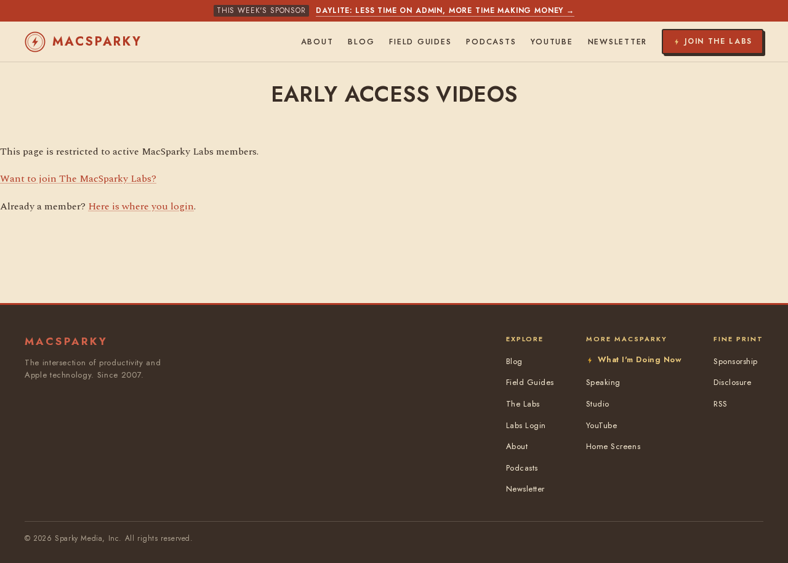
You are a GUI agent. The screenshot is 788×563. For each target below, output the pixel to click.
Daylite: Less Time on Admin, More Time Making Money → (445, 10)
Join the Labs (718, 41)
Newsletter (618, 41)
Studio (597, 404)
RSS (721, 404)
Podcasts (491, 41)
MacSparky (97, 42)
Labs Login (526, 425)
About (317, 41)
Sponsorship (736, 361)
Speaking (603, 382)
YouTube (552, 41)
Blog (361, 41)
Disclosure (732, 382)
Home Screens (613, 446)
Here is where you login (141, 206)
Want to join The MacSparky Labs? (78, 178)
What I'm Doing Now (639, 359)
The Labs (523, 404)
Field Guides (420, 41)
